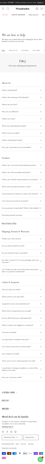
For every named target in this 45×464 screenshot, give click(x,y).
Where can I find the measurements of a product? (20, 179)
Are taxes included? (9, 332)
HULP (5, 400)
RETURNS (36, 50)
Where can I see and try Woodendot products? (19, 165)
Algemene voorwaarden (9, 448)
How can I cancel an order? (12, 377)
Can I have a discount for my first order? (16, 347)
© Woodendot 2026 (8, 444)
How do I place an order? (11, 290)
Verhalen (31, 444)
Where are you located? (11, 133)
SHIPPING (25, 50)
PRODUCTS (13, 50)
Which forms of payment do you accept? (16, 311)
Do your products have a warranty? (15, 253)
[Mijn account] (37, 8)
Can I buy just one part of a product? (15, 201)
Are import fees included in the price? (15, 339)
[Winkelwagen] (41, 8)
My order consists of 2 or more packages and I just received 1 (20, 261)
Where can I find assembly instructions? (16, 172)
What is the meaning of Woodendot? (15, 97)
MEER (5, 408)
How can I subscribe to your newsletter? (16, 147)
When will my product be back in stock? (16, 187)
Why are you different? (10, 112)
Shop (17, 444)
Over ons (23, 444)
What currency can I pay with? (13, 297)
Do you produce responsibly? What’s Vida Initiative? (20, 208)
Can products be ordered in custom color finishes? (20, 194)
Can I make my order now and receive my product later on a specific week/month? (20, 270)
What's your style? (8, 119)
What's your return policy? (11, 239)
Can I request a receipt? (10, 354)
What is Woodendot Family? (12, 140)
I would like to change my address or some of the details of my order (20, 369)
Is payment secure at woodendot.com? (16, 304)
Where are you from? (9, 104)
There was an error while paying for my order (18, 361)
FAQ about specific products (12, 215)
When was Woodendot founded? (14, 126)
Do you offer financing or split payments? (17, 318)
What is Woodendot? (9, 90)
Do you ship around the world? (13, 246)
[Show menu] (3, 8)
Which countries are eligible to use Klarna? (17, 325)
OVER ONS (8, 392)
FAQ (3, 50)
